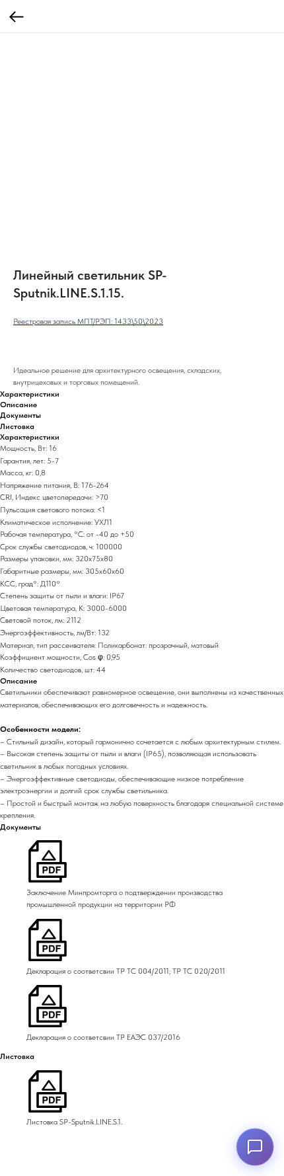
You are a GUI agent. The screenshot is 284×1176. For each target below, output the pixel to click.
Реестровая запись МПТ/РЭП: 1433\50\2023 (88, 321)
